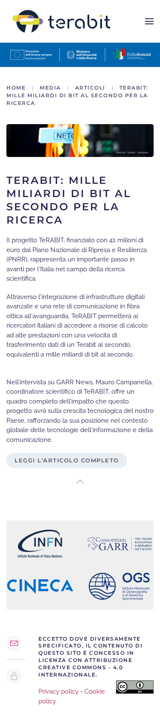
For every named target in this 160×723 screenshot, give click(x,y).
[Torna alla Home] (61, 21)
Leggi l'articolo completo (67, 460)
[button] (149, 21)
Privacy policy (58, 691)
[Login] (14, 676)
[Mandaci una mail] (14, 643)
